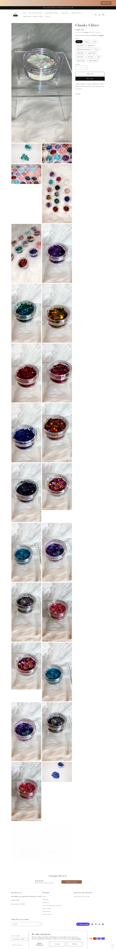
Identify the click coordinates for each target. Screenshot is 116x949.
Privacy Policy (47, 908)
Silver (97, 49)
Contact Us (46, 902)
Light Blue (80, 53)
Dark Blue (80, 57)
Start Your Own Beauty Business (52, 905)
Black (87, 42)
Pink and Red (93, 61)
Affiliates (45, 899)
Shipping (86, 32)
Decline (74, 944)
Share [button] (78, 94)
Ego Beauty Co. (19, 945)
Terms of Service (48, 914)
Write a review (71, 882)
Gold (94, 42)
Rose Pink (80, 45)
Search (45, 896)
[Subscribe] (40, 924)
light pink (91, 45)
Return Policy (47, 911)
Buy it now (90, 79)
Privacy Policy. (77, 939)
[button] (36, 13)
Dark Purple (81, 61)
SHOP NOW (106, 3)
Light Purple (92, 53)
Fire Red (90, 57)
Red (98, 57)
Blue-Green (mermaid (83, 49)
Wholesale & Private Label (82, 896)
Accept (57, 944)
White (79, 42)
